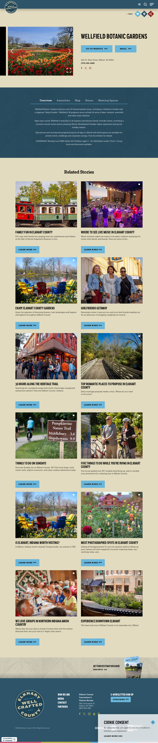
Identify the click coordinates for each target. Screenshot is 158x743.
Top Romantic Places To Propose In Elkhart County (108, 386)
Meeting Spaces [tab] (108, 100)
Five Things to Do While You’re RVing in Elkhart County (110, 465)
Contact (62, 702)
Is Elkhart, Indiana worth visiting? (37, 543)
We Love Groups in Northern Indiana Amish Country (42, 623)
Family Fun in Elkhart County (33, 232)
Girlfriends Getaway (94, 308)
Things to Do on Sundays (30, 463)
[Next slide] (69, 51)
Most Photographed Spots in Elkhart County (109, 543)
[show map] (144, 14)
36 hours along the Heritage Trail (36, 384)
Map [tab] (77, 100)
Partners (63, 706)
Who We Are (64, 694)
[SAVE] (137, 14)
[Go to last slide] (11, 51)
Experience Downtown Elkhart (100, 621)
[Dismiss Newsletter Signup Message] (153, 722)
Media (61, 698)
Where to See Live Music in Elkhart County (107, 232)
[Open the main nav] (152, 4)
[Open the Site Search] (145, 4)
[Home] (29, 704)
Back (129, 14)
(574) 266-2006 (88, 63)
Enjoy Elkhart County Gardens (35, 308)
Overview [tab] (46, 100)
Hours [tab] (89, 100)
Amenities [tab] (63, 100)
